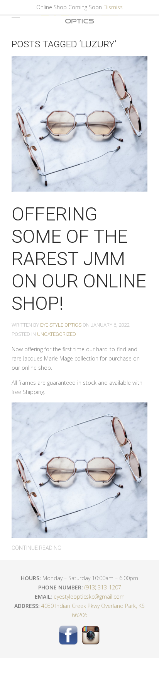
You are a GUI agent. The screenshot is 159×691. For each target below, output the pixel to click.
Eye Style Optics (60, 325)
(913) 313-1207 (103, 587)
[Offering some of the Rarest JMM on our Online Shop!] (79, 123)
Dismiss (113, 7)
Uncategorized (56, 334)
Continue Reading (36, 548)
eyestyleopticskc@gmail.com (89, 596)
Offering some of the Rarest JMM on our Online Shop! (79, 258)
